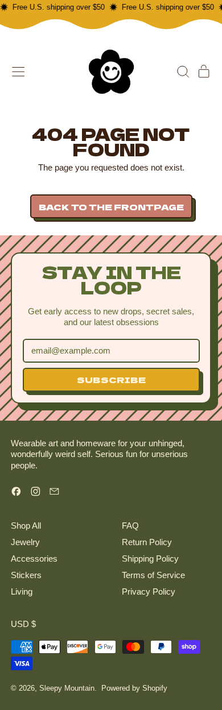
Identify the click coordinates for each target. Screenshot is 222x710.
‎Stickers (26, 575)
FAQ (130, 525)
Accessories (34, 558)
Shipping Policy (150, 558)
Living (21, 591)
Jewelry (25, 542)
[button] (182, 71)
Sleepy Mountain (66, 688)
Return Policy (147, 542)
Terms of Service (153, 575)
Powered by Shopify (134, 688)
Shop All (26, 525)
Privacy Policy (148, 591)
